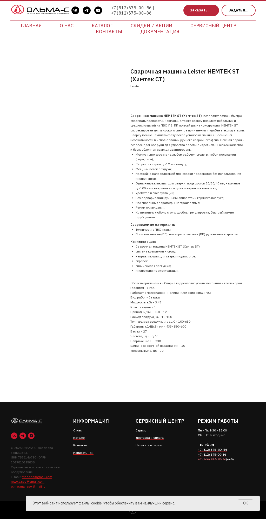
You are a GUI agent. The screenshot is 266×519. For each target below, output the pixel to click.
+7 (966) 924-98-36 (212, 459)
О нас (67, 26)
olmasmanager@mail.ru (28, 486)
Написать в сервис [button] (149, 445)
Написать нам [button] (83, 453)
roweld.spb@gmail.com (27, 481)
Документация (159, 32)
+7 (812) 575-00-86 (212, 454)
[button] (201, 10)
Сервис (141, 430)
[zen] (31, 435)
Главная (31, 26)
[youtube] (98, 10)
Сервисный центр (213, 26)
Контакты (109, 32)
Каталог (102, 26)
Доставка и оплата (150, 438)
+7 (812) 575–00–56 (212, 449)
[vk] (75, 10)
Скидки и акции (151, 26)
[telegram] (87, 10)
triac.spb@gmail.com (37, 477)
